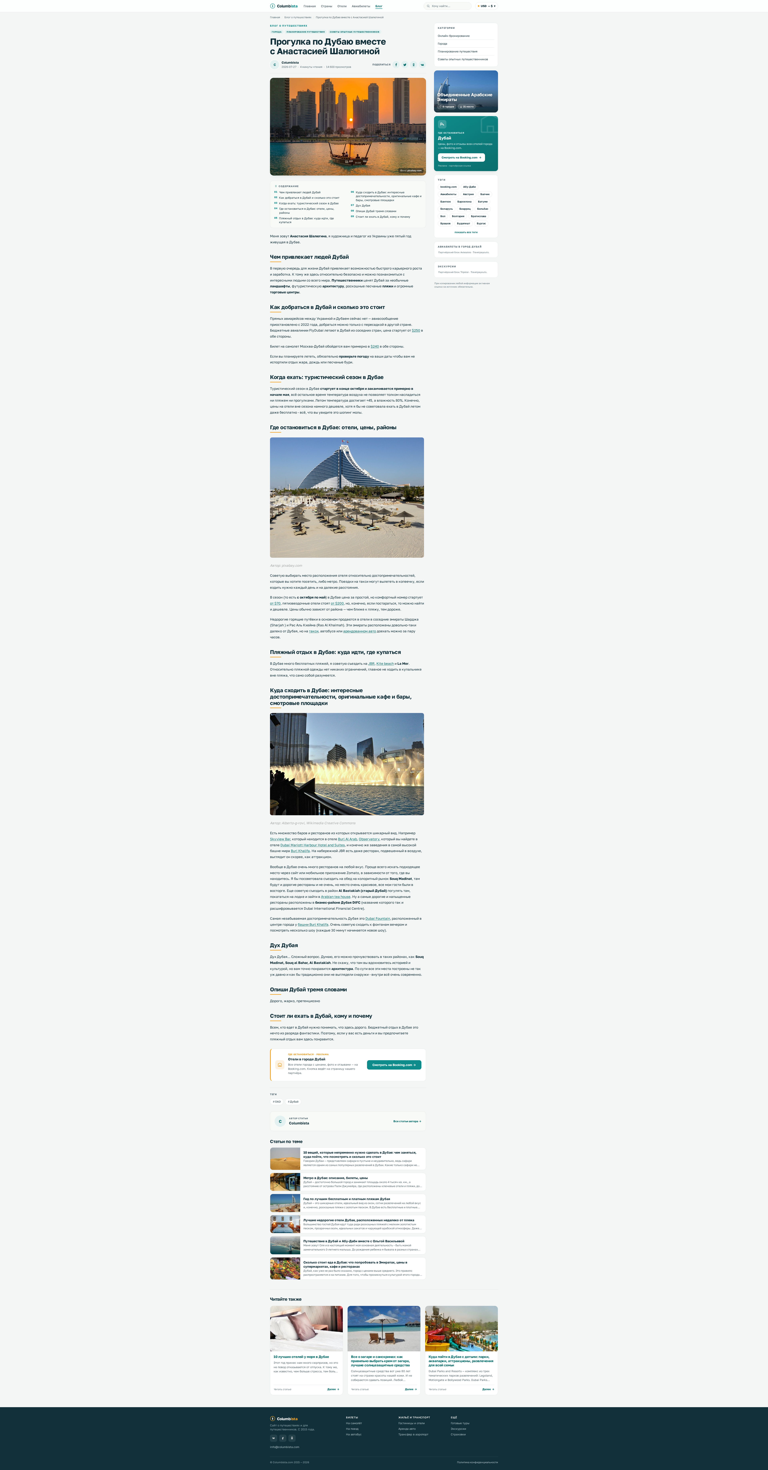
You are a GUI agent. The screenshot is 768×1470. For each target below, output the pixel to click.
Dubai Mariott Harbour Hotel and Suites (312, 845)
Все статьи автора (407, 1121)
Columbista (290, 62)
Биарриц (465, 208)
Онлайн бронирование (454, 35)
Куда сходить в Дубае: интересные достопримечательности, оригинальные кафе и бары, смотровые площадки (389, 196)
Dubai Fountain (377, 918)
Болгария (458, 216)
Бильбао (482, 208)
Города (277, 32)
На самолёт (354, 1423)
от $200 (337, 603)
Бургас (481, 223)
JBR (371, 663)
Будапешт (463, 223)
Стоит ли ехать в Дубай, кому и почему (383, 216)
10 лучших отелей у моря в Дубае (301, 1357)
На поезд (352, 1428)
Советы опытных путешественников (354, 32)
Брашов (445, 223)
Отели (342, 6)
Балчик (485, 194)
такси (313, 631)
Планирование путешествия (306, 32)
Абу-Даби (469, 186)
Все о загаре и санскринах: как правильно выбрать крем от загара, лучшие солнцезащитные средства (380, 1361)
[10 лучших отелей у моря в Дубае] (306, 1328)
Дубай (294, 1101)
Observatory (369, 839)
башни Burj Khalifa (313, 924)
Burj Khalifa (300, 851)
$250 (416, 330)
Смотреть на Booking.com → (394, 1065)
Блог (378, 6)
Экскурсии (458, 1428)
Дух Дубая (363, 205)
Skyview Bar (280, 839)
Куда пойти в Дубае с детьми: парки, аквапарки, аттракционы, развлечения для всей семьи (461, 1361)
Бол (442, 216)
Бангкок (445, 201)
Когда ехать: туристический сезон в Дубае (309, 203)
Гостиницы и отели (411, 1423)
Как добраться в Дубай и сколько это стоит (309, 197)
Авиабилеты (361, 6)
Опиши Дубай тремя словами (376, 211)
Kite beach (385, 663)
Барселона (464, 201)
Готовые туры (460, 1423)
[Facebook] (282, 1438)
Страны (326, 6)
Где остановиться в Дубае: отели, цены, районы (306, 210)
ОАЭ (278, 1101)
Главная (310, 6)
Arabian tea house (335, 896)
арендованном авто (359, 631)
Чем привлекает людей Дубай (300, 192)
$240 (375, 346)
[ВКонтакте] (273, 1438)
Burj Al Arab (347, 839)
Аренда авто (407, 1428)
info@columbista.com (284, 1447)
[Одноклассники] (292, 1438)
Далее (331, 1389)
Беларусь (446, 208)
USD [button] (488, 6)
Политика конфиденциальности (477, 1462)
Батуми (483, 201)
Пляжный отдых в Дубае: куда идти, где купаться (306, 220)
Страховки (458, 1434)
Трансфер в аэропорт (413, 1434)
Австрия (468, 194)
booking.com (448, 186)
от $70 (275, 603)
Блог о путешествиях (297, 17)
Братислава (478, 216)
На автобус (354, 1434)
